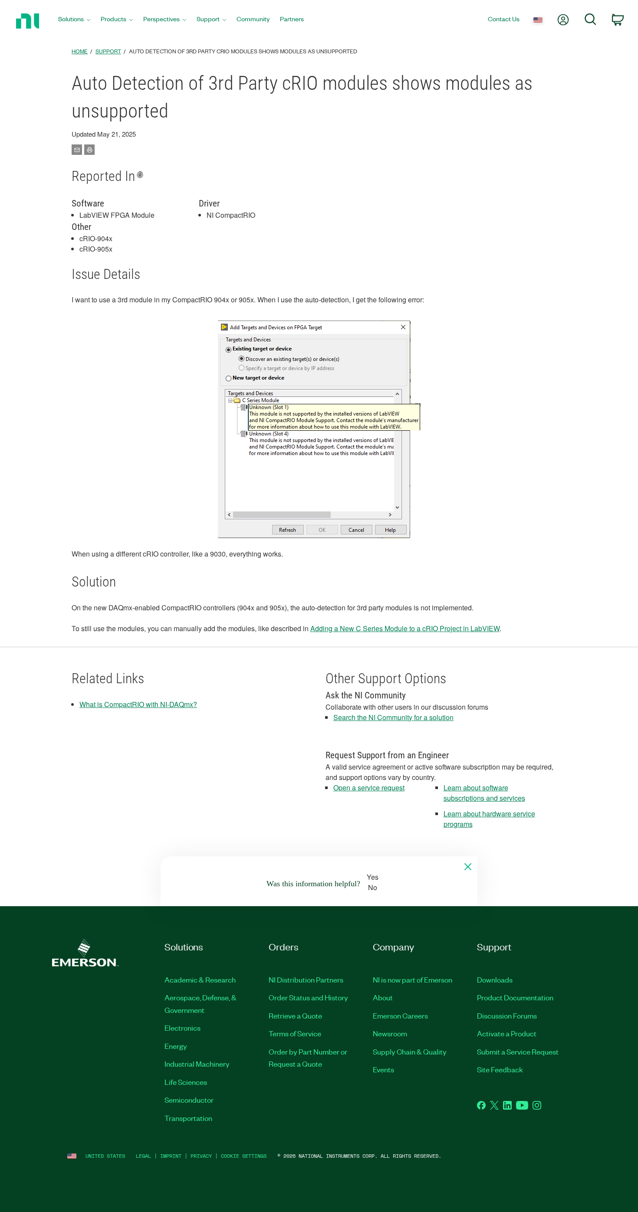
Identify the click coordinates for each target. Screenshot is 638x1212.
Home (80, 51)
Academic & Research (200, 979)
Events (383, 1069)
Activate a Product (506, 1033)
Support (108, 51)
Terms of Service (295, 1033)
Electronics (182, 1027)
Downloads (495, 979)
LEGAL (143, 1156)
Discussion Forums (507, 1015)
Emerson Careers (400, 1015)
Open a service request (369, 788)
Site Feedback (500, 1069)
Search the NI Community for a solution (393, 717)
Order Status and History (308, 997)
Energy (175, 1046)
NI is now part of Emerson (412, 979)
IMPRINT (170, 1156)
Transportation (188, 1118)
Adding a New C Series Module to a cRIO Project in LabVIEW (405, 628)
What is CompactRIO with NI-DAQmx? (138, 704)
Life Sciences (185, 1082)
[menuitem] (74, 21)
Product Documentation (515, 997)
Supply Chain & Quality (410, 1051)
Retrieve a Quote (295, 1015)
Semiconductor (189, 1099)
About (383, 997)
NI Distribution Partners (306, 979)
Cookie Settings (243, 1156)
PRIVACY (201, 1156)
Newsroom (390, 1033)
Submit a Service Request (518, 1051)
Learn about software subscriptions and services (484, 793)
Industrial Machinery (197, 1063)
